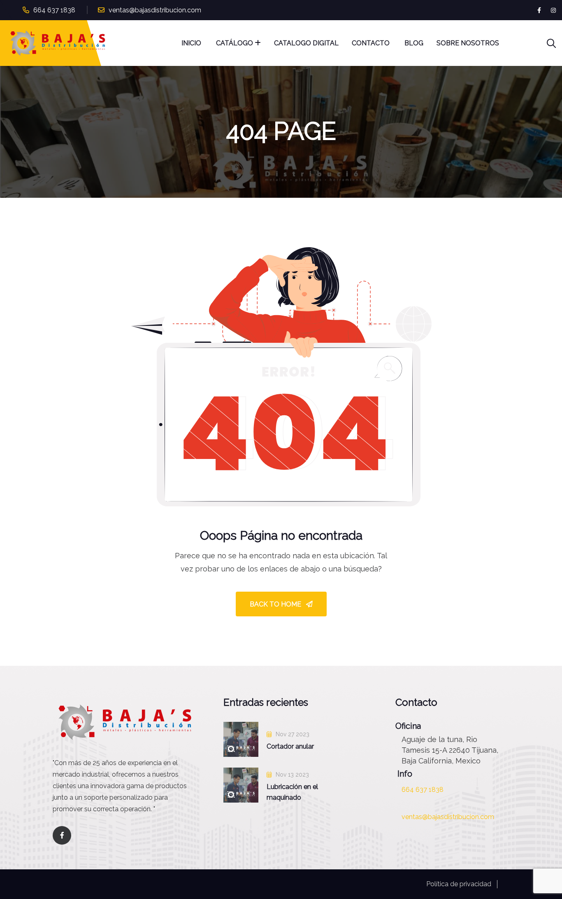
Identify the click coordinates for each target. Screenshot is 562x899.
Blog (413, 43)
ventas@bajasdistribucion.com (155, 10)
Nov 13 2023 (291, 774)
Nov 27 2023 (291, 734)
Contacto (371, 43)
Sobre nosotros (468, 43)
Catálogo (234, 43)
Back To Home (276, 604)
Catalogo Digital (306, 43)
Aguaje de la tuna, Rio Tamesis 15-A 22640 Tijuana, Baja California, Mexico (450, 750)
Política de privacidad (458, 884)
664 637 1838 (54, 10)
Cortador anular (290, 746)
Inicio (192, 43)
